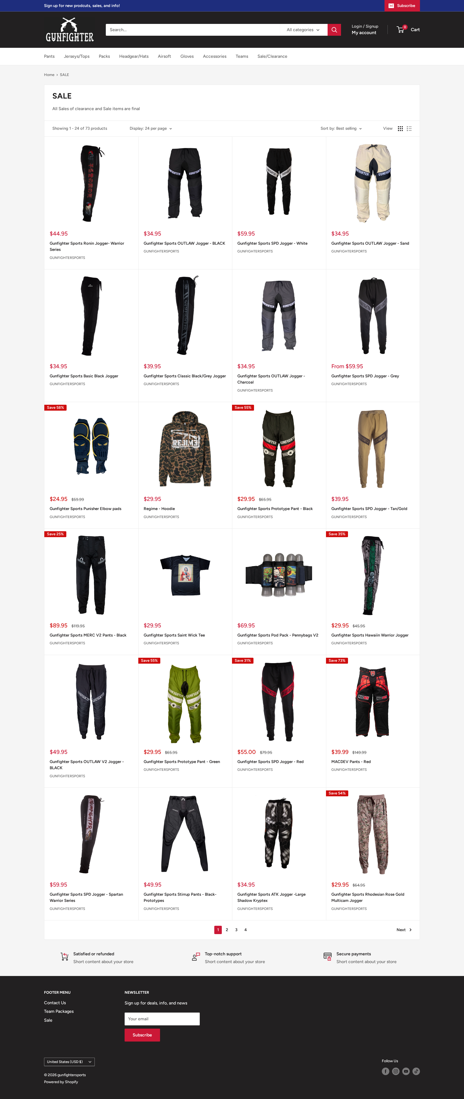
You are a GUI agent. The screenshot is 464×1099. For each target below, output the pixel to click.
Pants (49, 56)
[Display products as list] (409, 128)
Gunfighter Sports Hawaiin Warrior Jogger (369, 635)
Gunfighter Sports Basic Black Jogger (84, 376)
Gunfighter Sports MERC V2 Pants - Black (88, 635)
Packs (104, 56)
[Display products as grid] (400, 128)
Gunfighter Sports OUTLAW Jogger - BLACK (184, 243)
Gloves (187, 56)
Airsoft (164, 56)
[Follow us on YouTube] (406, 1071)
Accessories (214, 56)
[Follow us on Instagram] (396, 1071)
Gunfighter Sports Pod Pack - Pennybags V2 (277, 635)
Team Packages (59, 1011)
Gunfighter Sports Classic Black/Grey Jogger (185, 376)
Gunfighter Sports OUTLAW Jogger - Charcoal (271, 379)
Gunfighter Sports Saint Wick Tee (174, 635)
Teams (242, 56)
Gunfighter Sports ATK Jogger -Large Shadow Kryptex (271, 897)
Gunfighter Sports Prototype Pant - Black (275, 508)
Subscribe (406, 5)
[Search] (334, 30)
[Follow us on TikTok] (416, 1071)
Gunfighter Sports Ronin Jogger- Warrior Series (87, 246)
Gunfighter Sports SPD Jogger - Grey (365, 376)
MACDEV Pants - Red (351, 761)
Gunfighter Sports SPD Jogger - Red (270, 761)
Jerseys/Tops (76, 56)
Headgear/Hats (133, 56)
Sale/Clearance (272, 56)
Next (401, 929)
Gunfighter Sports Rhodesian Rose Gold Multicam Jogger (367, 897)
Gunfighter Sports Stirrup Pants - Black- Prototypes (180, 897)
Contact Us (55, 1002)
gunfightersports (67, 258)
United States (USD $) (65, 1062)
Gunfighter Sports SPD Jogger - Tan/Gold (369, 508)
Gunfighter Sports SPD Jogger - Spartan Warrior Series (86, 897)
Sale (48, 1020)
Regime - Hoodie (159, 508)
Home (49, 75)
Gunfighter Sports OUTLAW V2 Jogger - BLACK (87, 764)
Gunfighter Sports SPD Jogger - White (272, 243)
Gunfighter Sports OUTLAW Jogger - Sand (370, 243)
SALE (64, 75)
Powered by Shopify (61, 1082)
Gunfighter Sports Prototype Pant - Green (182, 761)
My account (364, 32)
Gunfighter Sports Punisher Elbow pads (85, 508)
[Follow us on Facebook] (385, 1071)
